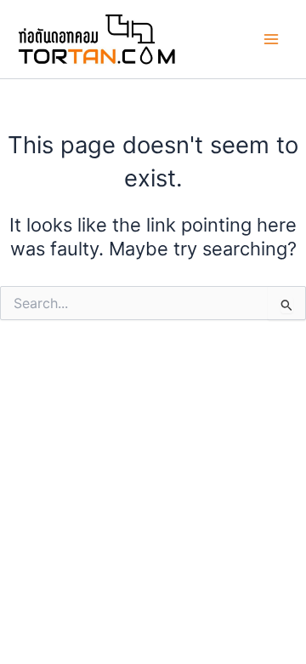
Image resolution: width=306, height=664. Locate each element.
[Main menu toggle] (271, 39)
